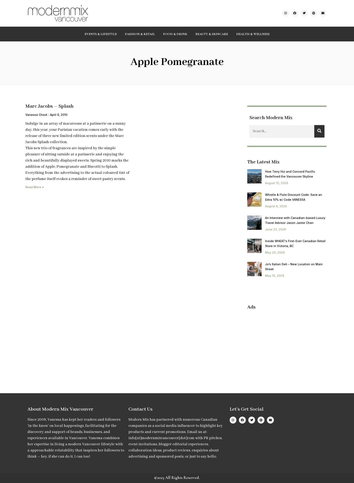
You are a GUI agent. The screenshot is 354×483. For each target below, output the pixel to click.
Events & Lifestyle (101, 34)
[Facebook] (295, 13)
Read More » (34, 187)
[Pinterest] (313, 13)
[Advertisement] (281, 343)
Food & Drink (175, 34)
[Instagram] (285, 13)
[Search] (319, 131)
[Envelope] (322, 13)
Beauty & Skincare (211, 34)
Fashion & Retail (140, 34)
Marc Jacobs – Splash (49, 106)
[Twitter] (304, 13)
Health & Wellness (253, 34)
